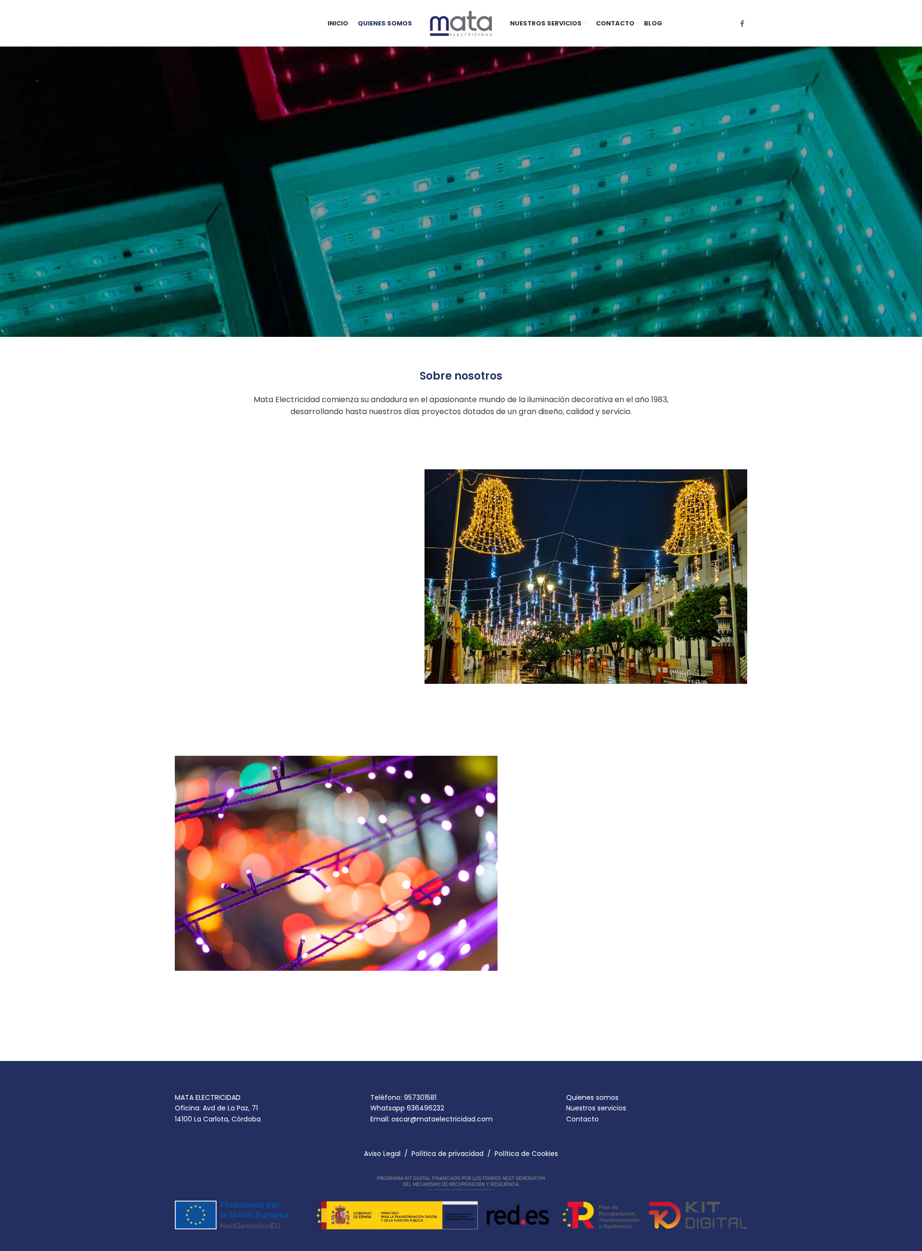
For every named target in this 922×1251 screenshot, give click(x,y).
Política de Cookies (526, 1153)
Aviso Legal (382, 1153)
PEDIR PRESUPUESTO (218, 642)
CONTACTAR (214, 278)
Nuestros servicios (596, 1108)
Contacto (582, 1119)
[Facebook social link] (742, 23)
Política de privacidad (448, 1153)
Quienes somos (592, 1097)
